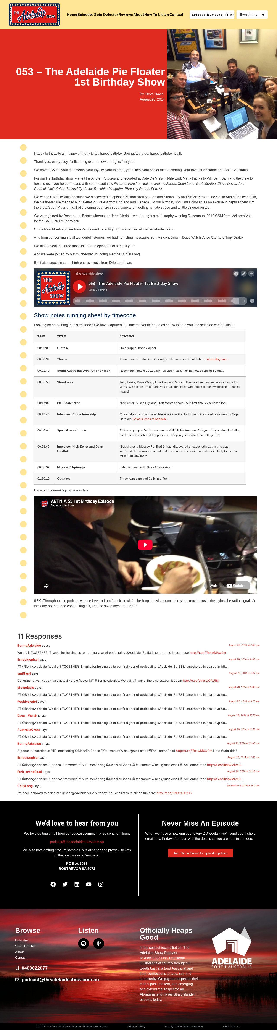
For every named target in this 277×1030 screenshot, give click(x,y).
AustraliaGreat (28, 730)
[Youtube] (88, 884)
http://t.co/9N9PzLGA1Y (174, 793)
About (138, 14)
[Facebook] (53, 884)
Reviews (125, 14)
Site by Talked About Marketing (184, 1026)
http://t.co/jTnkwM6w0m (208, 652)
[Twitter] (65, 884)
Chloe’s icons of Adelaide (150, 419)
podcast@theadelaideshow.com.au (77, 842)
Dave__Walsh (27, 715)
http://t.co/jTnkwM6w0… (225, 765)
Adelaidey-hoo (217, 359)
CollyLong (25, 786)
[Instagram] (100, 884)
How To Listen (156, 14)
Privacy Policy (136, 1026)
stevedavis (25, 687)
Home (72, 14)
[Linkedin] (76, 884)
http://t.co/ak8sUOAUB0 (201, 680)
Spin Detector (106, 14)
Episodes (85, 14)
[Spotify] (83, 943)
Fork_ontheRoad (29, 772)
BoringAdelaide (29, 645)
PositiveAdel (27, 701)
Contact (176, 14)
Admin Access (231, 1026)
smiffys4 (24, 673)
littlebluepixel (28, 659)
